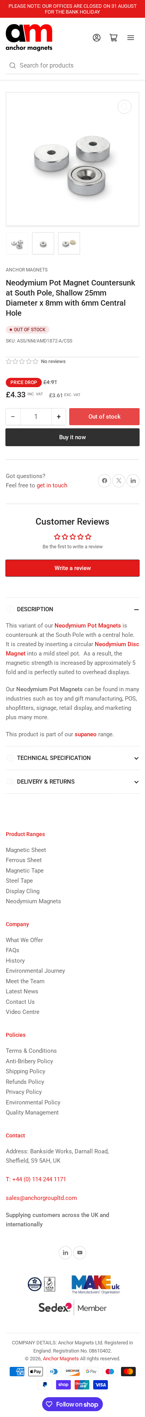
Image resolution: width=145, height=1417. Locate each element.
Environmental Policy (33, 1102)
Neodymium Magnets (33, 901)
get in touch (52, 485)
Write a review (73, 568)
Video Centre (22, 1011)
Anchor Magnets (27, 270)
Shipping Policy (25, 1071)
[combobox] (72, 65)
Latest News (22, 991)
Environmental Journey (35, 970)
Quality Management (32, 1112)
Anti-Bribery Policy (29, 1061)
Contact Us (20, 1001)
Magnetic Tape (25, 870)
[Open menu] (130, 37)
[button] (22, 361)
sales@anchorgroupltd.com (41, 1197)
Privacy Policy (24, 1091)
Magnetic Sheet (26, 850)
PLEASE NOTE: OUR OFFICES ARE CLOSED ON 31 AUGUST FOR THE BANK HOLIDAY (73, 9)
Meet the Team (25, 981)
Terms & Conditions (31, 1050)
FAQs (12, 950)
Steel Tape (19, 880)
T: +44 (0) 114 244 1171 (36, 1179)
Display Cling (22, 891)
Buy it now (72, 437)
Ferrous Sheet (24, 860)
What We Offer (24, 940)
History (15, 960)
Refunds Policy (25, 1081)
